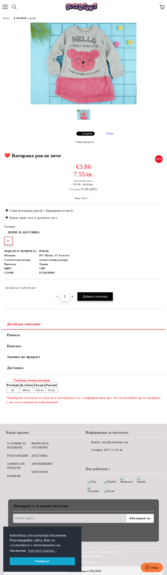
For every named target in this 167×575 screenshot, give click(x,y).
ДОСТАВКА (40, 455)
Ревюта (13, 335)
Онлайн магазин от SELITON (83, 571)
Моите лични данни (83, 562)
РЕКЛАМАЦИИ (17, 455)
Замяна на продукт (23, 357)
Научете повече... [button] (42, 550)
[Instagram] (100, 458)
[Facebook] (91, 458)
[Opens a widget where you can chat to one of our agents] (152, 568)
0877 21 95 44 (113, 450)
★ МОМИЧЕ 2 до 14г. (25, 18)
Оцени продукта (85, 142)
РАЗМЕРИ (14, 476)
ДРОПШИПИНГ (42, 463)
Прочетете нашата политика (84, 555)
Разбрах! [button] (42, 561)
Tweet (110, 133)
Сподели (87, 133)
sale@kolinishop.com (115, 442)
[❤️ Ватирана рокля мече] (83, 103)
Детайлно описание (24, 324)
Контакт (14, 346)
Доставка (15, 368)
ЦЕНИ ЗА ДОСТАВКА (24, 232)
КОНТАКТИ (40, 472)
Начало (6, 18)
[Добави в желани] (157, 286)
